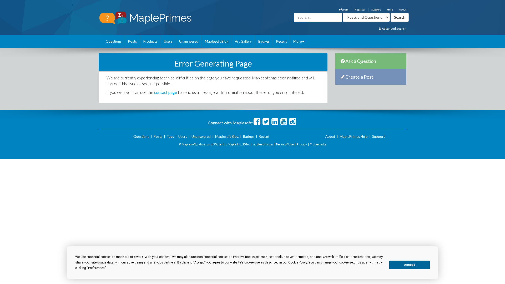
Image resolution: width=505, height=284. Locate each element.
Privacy (302, 144)
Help (390, 9)
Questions (114, 41)
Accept (409, 265)
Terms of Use (285, 144)
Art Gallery (243, 41)
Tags (170, 136)
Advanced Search (393, 28)
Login (345, 9)
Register (360, 9)
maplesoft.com (262, 144)
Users (168, 41)
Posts (132, 41)
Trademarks (318, 144)
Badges (264, 41)
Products (150, 41)
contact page (165, 92)
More (297, 41)
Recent (281, 41)
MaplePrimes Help (354, 136)
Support (376, 9)
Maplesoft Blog (216, 41)
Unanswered (188, 41)
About (402, 9)
